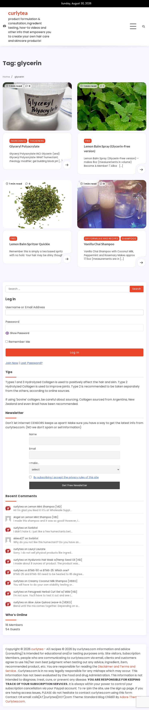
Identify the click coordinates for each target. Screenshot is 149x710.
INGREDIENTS (18, 140)
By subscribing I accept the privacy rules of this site (66, 477)
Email (32, 448)
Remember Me (19, 342)
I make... (34, 463)
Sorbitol (33, 528)
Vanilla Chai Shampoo (99, 244)
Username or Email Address (25, 307)
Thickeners (37, 140)
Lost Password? (32, 363)
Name (33, 434)
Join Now (11, 363)
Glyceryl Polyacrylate (24, 146)
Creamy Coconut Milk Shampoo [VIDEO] (52, 581)
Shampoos (129, 238)
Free (87, 140)
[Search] (143, 26)
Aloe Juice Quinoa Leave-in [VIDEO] (50, 602)
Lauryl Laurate (36, 549)
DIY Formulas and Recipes (101, 238)
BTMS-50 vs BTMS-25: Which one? (48, 570)
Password (12, 322)
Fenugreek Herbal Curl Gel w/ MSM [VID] (52, 592)
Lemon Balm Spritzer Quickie (29, 244)
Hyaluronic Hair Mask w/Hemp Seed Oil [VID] (55, 560)
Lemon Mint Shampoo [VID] (45, 506)
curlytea (18, 13)
